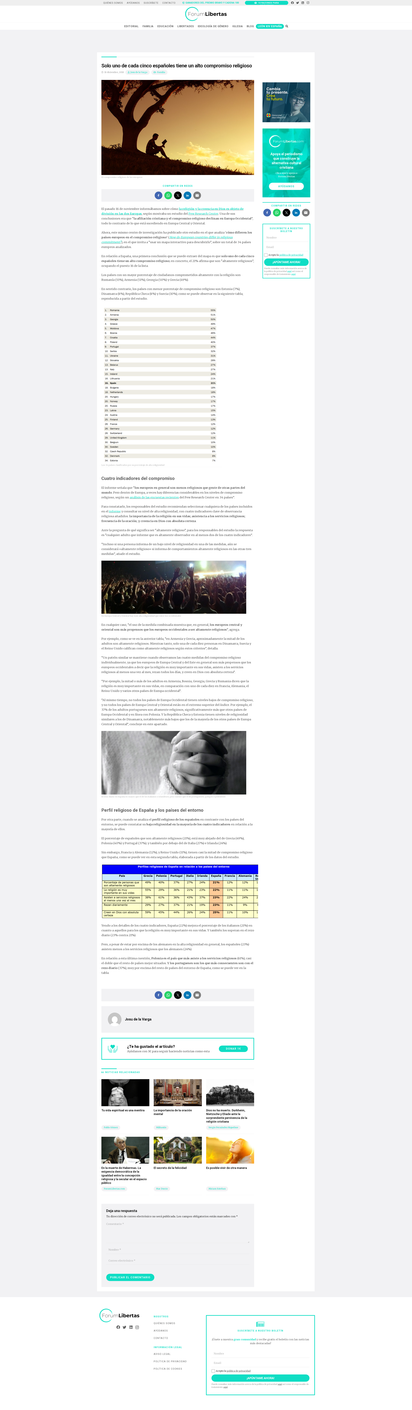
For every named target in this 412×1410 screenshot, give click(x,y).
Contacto (161, 1338)
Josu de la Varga (138, 72)
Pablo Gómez (111, 1127)
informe (115, 511)
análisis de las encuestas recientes (154, 497)
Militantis (161, 1127)
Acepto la (285, 254)
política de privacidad (291, 254)
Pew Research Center (203, 214)
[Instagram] (308, 2)
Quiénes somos (164, 1323)
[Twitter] (297, 2)
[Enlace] (206, 14)
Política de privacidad (170, 1361)
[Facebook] (292, 2)
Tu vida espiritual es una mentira (123, 1110)
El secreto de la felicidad (170, 1168)
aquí (289, 271)
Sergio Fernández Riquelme (223, 1127)
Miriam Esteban (217, 1188)
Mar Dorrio (162, 1188)
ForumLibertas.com (114, 1188)
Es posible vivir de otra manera (226, 1168)
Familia (161, 72)
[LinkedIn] (302, 2)
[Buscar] (287, 26)
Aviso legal (162, 1354)
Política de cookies (168, 1369)
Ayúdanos (161, 1330)
